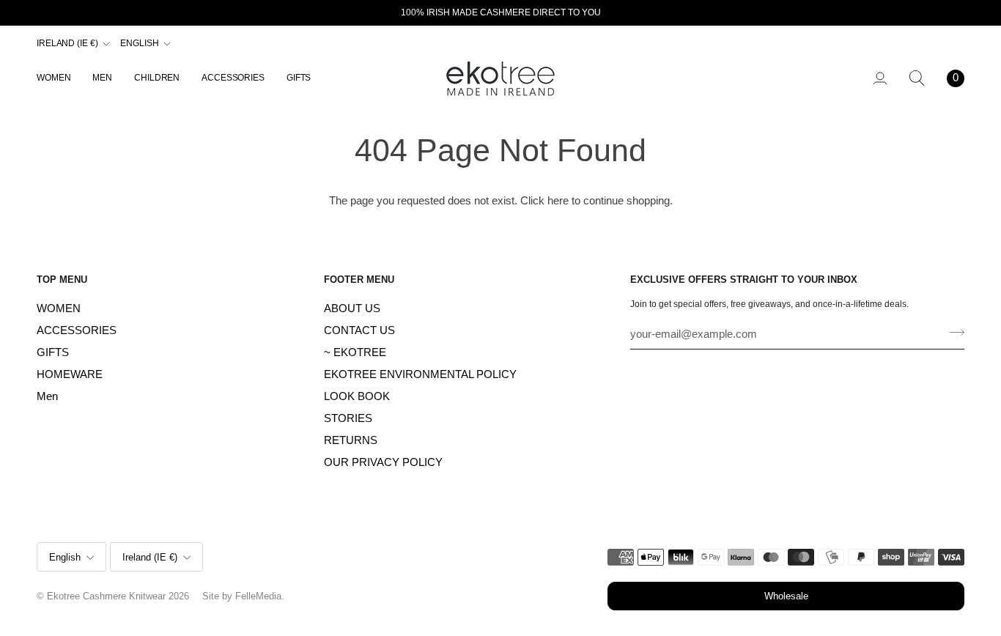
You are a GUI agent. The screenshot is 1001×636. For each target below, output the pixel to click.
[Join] (952, 332)
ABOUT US (352, 308)
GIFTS (53, 352)
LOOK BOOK (357, 396)
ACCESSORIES (77, 330)
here (558, 201)
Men (47, 396)
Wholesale (786, 596)
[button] (59, 78)
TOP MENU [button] (62, 279)
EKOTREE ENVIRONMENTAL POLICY (420, 374)
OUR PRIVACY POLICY (383, 462)
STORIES (348, 418)
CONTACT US (359, 330)
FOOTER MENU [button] (359, 279)
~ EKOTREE (355, 352)
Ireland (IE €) (67, 43)
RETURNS (350, 440)
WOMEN (59, 308)
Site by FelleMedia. (243, 596)
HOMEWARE (70, 374)
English (139, 43)
